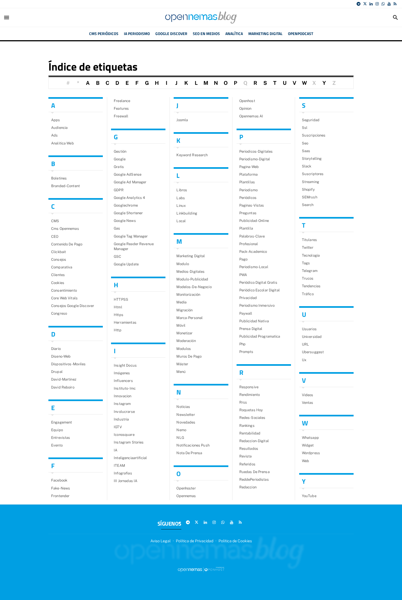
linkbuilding (186, 213)
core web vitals (64, 298)
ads (54, 135)
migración (184, 310)
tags (306, 263)
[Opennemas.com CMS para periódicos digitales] (201, 569)
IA (115, 450)
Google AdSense (127, 174)
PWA (243, 275)
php (242, 344)
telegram (309, 271)
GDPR (119, 190)
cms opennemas (65, 229)
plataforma (248, 174)
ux (304, 360)
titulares (309, 240)
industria (121, 419)
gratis (119, 167)
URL (305, 344)
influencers (123, 381)
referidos (247, 464)
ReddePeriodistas (254, 479)
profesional (248, 244)
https (118, 315)
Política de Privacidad (194, 541)
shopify (308, 189)
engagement (61, 422)
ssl (304, 128)
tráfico (308, 294)
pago (243, 259)
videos (307, 395)
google (120, 159)
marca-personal (189, 318)
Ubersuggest (313, 352)
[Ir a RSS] (395, 4)
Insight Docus (125, 365)
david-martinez (63, 379)
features (121, 108)
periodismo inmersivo (257, 305)
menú (181, 372)
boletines (59, 178)
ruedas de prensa (254, 472)
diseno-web (61, 356)
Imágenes (122, 373)
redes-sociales (252, 418)
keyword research (192, 155)
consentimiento (64, 290)
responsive (248, 387)
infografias (123, 473)
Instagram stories (129, 442)
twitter (307, 247)
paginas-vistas (251, 205)
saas (306, 151)
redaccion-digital (254, 441)
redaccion (248, 487)
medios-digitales (190, 271)
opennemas (186, 496)
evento (57, 445)
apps (55, 120)
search (308, 205)
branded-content (65, 186)
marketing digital (190, 256)
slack (306, 166)
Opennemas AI (251, 116)
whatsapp (310, 438)
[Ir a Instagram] (377, 4)
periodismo (248, 190)
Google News (125, 221)
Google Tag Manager (131, 236)
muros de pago (189, 356)
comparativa (61, 267)
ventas (307, 403)
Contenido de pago (66, 244)
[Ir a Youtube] (389, 4)
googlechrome (126, 205)
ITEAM (119, 465)
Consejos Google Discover (72, 306)
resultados (248, 449)
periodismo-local (253, 267)
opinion (245, 108)
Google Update (126, 264)
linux (181, 206)
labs (180, 198)
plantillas (247, 182)
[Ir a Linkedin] (371, 4)
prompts (246, 352)
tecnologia (311, 255)
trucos (308, 278)
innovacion (122, 396)
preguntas (248, 213)
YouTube (309, 496)
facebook (59, 480)
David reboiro (62, 387)
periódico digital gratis (258, 282)
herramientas (125, 322)
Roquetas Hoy (251, 410)
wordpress (311, 453)
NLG (180, 438)
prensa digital (251, 329)
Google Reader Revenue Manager (134, 246)
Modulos (183, 349)
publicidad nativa (254, 321)
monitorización (188, 294)
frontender (60, 496)
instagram (122, 404)
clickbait (58, 252)
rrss (243, 402)
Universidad (312, 337)
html (118, 307)
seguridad (310, 120)
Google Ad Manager (130, 182)
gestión (120, 151)
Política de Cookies (235, 541)
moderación (186, 341)
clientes (58, 275)
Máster (182, 364)
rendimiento (249, 395)
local (181, 221)
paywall (245, 313)
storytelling (312, 158)
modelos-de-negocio (193, 287)
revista (245, 456)
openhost (247, 101)
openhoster (186, 488)
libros (181, 190)
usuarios (309, 329)
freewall (121, 116)
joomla (182, 120)
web (305, 461)
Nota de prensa (189, 453)
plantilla (246, 228)
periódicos (248, 198)
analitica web (62, 143)
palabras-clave (252, 236)
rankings (247, 426)
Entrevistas (60, 438)
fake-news (60, 488)
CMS (55, 221)
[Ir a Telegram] (358, 4)
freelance (122, 101)
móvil (180, 325)
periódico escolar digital (259, 290)
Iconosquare (124, 435)
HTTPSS (121, 299)
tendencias (311, 286)
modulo (182, 264)
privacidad (248, 298)
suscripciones (314, 135)
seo (305, 143)
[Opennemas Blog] (201, 17)
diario (56, 349)
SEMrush (309, 197)
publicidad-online (254, 221)
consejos (58, 259)
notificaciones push (192, 445)
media (181, 302)
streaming (310, 182)
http (117, 330)
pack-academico (253, 252)
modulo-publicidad (192, 279)
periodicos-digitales (256, 151)
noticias (183, 407)
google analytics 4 (129, 198)
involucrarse (124, 412)
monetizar (184, 333)
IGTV (118, 427)
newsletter (185, 415)
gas (117, 228)
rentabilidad (250, 433)
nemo (181, 430)
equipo (57, 430)
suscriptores (313, 174)
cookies (57, 283)
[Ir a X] (365, 4)
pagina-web (249, 167)
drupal (57, 372)
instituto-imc (125, 388)
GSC (117, 256)
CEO (54, 236)
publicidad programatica (259, 336)
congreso (59, 313)
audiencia (59, 128)
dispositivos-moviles (68, 364)
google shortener (128, 213)
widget (308, 445)
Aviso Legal (160, 541)
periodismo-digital (254, 159)
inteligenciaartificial (130, 458)
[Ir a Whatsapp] (383, 4)
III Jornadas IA (125, 481)
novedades (185, 422)
